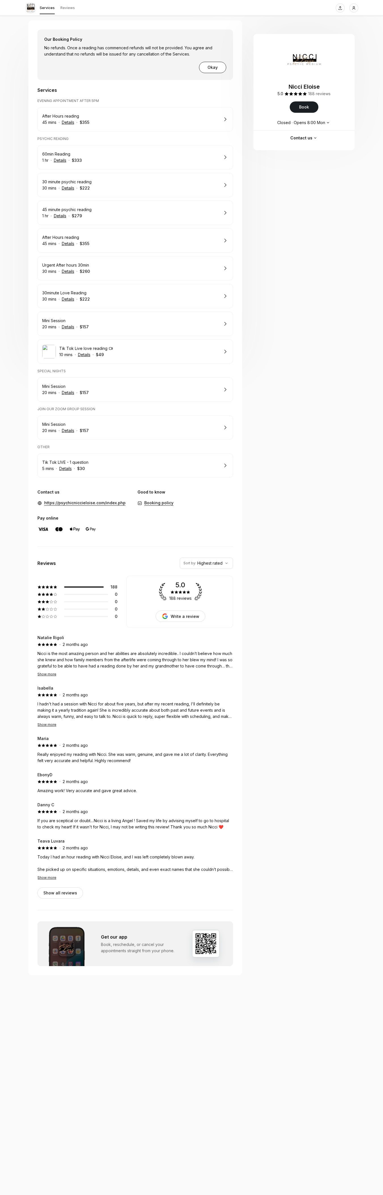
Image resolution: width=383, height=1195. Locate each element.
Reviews (67, 8)
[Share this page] (340, 7)
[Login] (353, 7)
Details (68, 122)
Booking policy (158, 502)
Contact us (301, 137)
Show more (46, 674)
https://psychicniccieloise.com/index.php (85, 502)
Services (47, 8)
